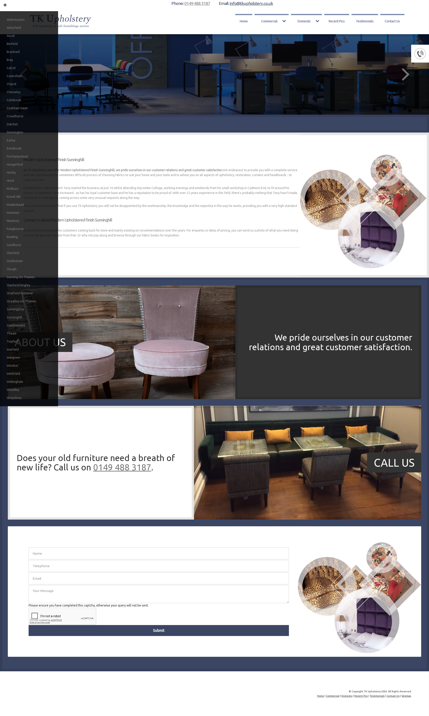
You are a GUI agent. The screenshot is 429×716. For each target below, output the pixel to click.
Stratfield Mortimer (20, 293)
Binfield (12, 44)
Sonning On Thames (21, 277)
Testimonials (365, 21)
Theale (12, 333)
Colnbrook (14, 100)
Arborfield (14, 27)
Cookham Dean (17, 108)
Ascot (11, 36)
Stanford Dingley (18, 285)
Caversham (14, 76)
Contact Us (392, 21)
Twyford (12, 341)
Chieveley (14, 92)
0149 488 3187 (197, 3)
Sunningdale (15, 309)
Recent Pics (337, 21)
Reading (12, 237)
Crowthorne (15, 116)
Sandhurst (14, 245)
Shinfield (13, 253)
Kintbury (12, 188)
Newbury (13, 221)
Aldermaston (16, 19)
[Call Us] (121, 518)
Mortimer (13, 213)
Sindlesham (15, 261)
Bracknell (13, 52)
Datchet (12, 124)
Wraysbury (14, 398)
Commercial (269, 21)
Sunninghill (14, 317)
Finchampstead (17, 156)
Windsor (12, 365)
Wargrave (13, 357)
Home (244, 21)
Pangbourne (15, 229)
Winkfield (13, 373)
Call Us (394, 463)
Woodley (13, 390)
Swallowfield (16, 325)
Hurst (10, 180)
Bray (10, 60)
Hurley (11, 172)
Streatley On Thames (21, 301)
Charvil (11, 84)
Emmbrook (14, 148)
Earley (11, 140)
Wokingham (15, 381)
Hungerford (15, 164)
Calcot (11, 68)
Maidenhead (15, 204)
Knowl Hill (14, 196)
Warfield (13, 349)
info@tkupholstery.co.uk (251, 3)
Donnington (15, 132)
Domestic (304, 21)
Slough (12, 269)
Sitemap (406, 696)
